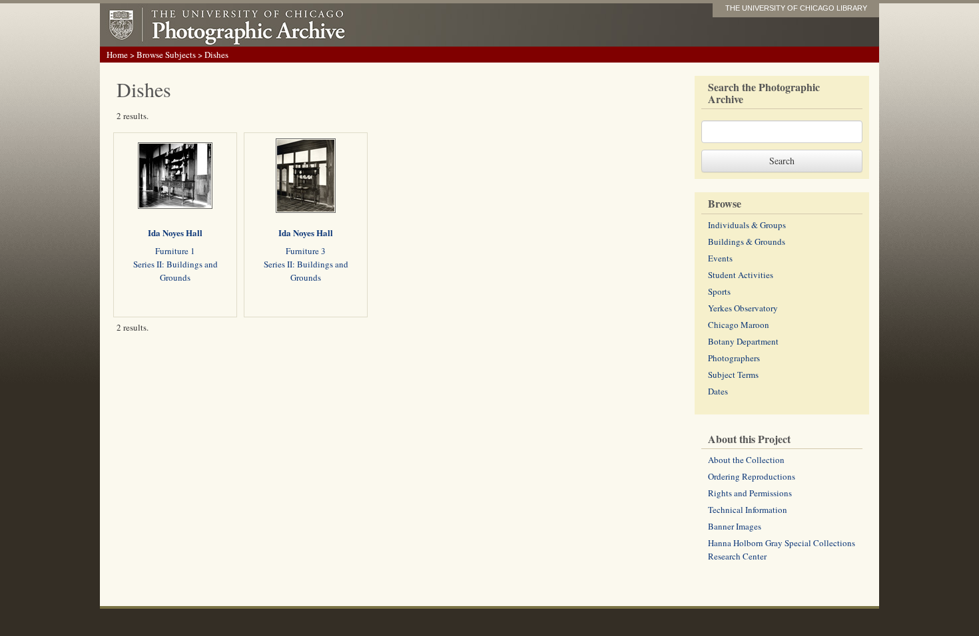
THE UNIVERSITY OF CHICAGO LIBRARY (796, 8)
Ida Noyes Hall (175, 232)
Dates (718, 391)
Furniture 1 (175, 251)
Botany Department (743, 341)
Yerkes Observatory (743, 308)
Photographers (734, 358)
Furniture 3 (306, 251)
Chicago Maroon (738, 325)
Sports (719, 291)
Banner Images (734, 526)
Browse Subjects (166, 55)
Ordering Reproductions (751, 476)
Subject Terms (733, 375)
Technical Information (747, 510)
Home (117, 55)
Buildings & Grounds (746, 241)
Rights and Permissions (750, 493)
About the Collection (746, 460)
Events (720, 258)
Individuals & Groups (747, 225)
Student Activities (740, 275)
